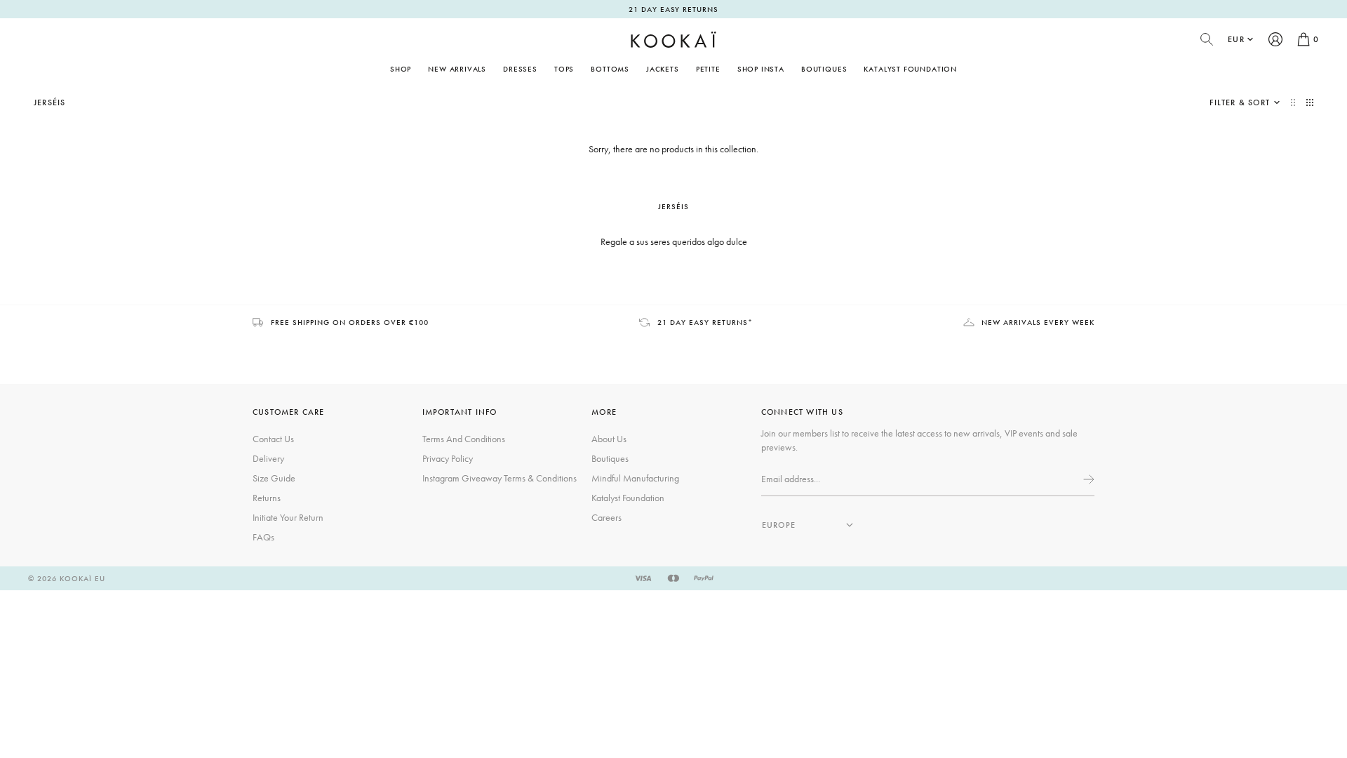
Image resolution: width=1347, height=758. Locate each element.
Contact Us (273, 438)
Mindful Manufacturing (635, 478)
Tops (564, 69)
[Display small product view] (1310, 102)
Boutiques (824, 69)
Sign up (1087, 479)
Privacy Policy (447, 458)
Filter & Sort (1239, 102)
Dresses (520, 69)
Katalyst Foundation (910, 69)
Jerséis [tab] (673, 206)
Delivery (268, 458)
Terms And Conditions (463, 438)
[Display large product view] (1294, 102)
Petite (708, 69)
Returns (267, 497)
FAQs (263, 537)
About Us (608, 438)
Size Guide (274, 478)
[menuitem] (457, 69)
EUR (1236, 39)
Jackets (662, 69)
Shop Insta (760, 69)
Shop (400, 69)
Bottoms (610, 69)
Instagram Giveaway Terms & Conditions (499, 478)
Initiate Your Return (288, 517)
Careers (606, 517)
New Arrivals (457, 69)
